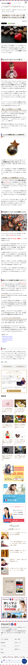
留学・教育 (17, 639)
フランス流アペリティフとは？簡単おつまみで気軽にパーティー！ (7, 426)
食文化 (2, 652)
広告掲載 (16, 656)
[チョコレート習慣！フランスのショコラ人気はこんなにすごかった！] (20, 434)
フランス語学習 (4, 639)
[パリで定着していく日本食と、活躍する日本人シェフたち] (20, 450)
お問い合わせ (10, 656)
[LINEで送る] (11, 23)
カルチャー (17, 645)
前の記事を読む (8, 366)
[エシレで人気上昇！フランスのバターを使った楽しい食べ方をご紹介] (20, 403)
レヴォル (4, 341)
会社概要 (4, 656)
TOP (4, 9)
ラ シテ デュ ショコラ (7, 338)
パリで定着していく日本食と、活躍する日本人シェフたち (20, 457)
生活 (7, 9)
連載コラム (17, 649)
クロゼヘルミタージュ (7, 339)
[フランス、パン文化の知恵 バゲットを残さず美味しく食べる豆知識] (8, 434)
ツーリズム (3, 645)
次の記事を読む (20, 366)
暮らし (10, 9)
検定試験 (3, 642)
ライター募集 (21, 656)
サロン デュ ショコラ (7, 336)
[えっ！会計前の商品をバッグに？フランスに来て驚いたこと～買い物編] (8, 403)
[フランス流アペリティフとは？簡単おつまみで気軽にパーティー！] (8, 419)
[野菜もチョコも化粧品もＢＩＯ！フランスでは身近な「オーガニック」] (20, 419)
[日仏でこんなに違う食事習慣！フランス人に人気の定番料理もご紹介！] (8, 450)
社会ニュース (18, 642)
